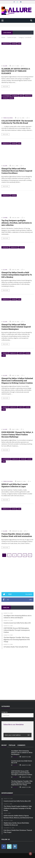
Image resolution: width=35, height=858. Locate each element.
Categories (4, 712)
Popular (12, 745)
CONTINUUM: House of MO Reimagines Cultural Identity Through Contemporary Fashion (21, 772)
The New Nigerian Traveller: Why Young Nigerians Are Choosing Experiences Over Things (21, 783)
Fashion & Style (6, 43)
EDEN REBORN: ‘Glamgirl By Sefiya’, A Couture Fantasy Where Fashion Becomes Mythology (17, 434)
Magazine (11, 98)
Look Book (13, 43)
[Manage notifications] (30, 853)
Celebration (14, 95)
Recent (4, 745)
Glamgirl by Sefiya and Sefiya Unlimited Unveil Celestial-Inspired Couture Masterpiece (16, 326)
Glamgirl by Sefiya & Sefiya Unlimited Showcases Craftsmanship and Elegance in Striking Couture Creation (17, 380)
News (19, 43)
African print (6, 247)
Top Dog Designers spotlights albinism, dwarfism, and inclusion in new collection (16, 222)
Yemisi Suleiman (8, 118)
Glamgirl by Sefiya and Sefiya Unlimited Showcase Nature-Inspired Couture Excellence (16, 170)
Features (23, 459)
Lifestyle (21, 353)
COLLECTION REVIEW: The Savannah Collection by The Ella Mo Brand (17, 122)
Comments (21, 745)
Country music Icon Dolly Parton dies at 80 (21, 762)
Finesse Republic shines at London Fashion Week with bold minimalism (16, 535)
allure (5, 66)
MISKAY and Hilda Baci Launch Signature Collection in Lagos (14, 485)
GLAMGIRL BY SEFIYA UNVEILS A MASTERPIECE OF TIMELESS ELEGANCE (15, 70)
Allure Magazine (6, 95)
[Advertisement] (17, 574)
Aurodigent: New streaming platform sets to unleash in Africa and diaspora (21, 752)
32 (24, 555)
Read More (5, 86)
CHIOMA (5, 217)
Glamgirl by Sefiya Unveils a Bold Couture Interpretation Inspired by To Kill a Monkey (16, 274)
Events (21, 95)
